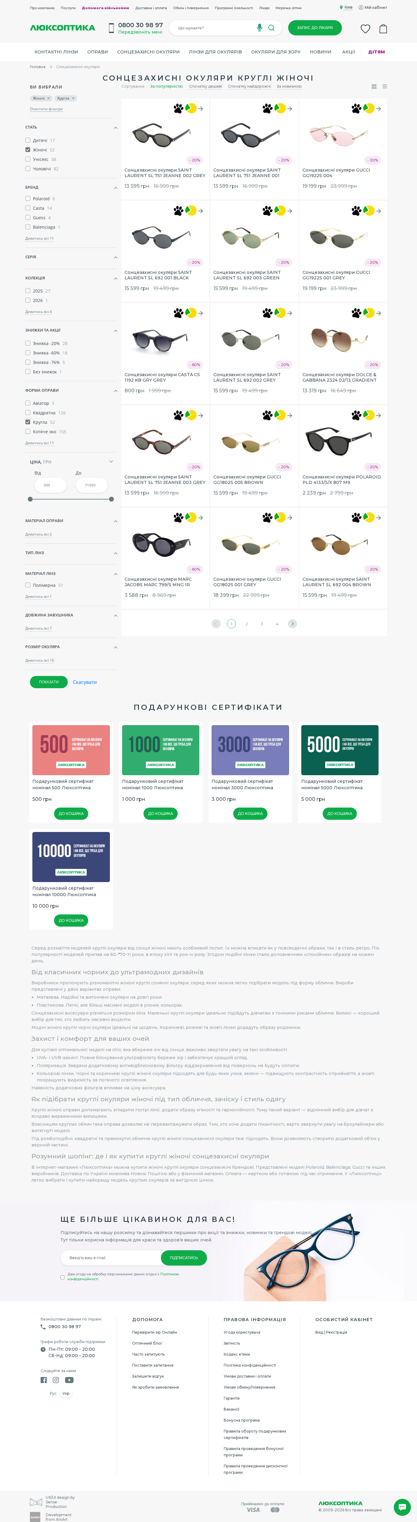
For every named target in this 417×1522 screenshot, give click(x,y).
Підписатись (184, 1257)
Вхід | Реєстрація (331, 1332)
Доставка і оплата (151, 8)
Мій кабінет (376, 7)
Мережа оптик (289, 8)
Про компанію (42, 8)
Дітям (376, 52)
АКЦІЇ (349, 52)
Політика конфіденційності (250, 1365)
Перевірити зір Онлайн (154, 1332)
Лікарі (264, 8)
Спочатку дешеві (205, 86)
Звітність (232, 1343)
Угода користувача (242, 1332)
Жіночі (39, 98)
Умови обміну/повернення (249, 1387)
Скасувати (85, 682)
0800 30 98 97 (65, 1326)
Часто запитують (148, 1354)
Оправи (97, 52)
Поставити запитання (152, 1365)
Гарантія (232, 1398)
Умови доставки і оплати (247, 1376)
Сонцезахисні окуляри (148, 52)
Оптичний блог (147, 1343)
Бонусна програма (242, 1420)
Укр (66, 1393)
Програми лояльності (234, 8)
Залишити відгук (148, 1376)
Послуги (68, 8)
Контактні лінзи (56, 52)
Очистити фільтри (46, 108)
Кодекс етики (237, 1354)
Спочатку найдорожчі (249, 86)
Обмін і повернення (191, 8)
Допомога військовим (105, 8)
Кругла (63, 98)
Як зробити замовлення (155, 1387)
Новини (321, 52)
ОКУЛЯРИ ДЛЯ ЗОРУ (276, 52)
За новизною (289, 86)
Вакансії (231, 1409)
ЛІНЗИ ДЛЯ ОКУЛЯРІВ (215, 52)
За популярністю (166, 86)
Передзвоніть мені (140, 32)
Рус (53, 1393)
